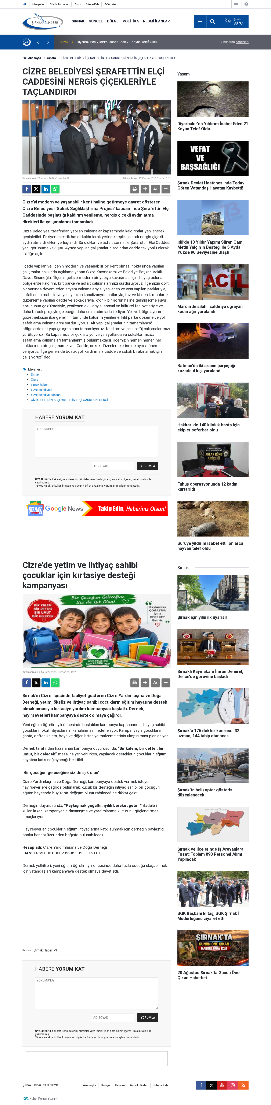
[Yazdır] (134, 189)
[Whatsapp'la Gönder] (55, 189)
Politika (131, 21)
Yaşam (51, 58)
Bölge (113, 21)
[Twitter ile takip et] (211, 1085)
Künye (105, 1085)
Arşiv (78, 4)
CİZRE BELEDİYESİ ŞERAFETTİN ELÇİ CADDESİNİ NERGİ (69, 400)
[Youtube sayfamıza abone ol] (222, 1085)
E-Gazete (110, 4)
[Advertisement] (96, 910)
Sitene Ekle (92, 4)
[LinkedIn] (45, 189)
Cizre (34, 380)
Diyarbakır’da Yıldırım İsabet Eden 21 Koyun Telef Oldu (117, 42)
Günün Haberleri (59, 4)
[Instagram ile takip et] (232, 1085)
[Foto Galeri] (246, 4)
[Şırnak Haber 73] (42, 21)
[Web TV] (236, 4)
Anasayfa (34, 58)
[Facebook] (26, 189)
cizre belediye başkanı (46, 395)
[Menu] (200, 22)
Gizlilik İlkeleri (139, 1085)
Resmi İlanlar (156, 21)
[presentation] (37, 42)
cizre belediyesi (41, 390)
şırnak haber (39, 385)
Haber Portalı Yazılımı (44, 1098)
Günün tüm (234, 42)
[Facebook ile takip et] (201, 1085)
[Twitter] (36, 189)
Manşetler (38, 4)
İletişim (120, 1085)
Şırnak (78, 21)
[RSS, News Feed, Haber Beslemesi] (243, 1085)
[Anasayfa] (24, 4)
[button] (145, 189)
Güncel (96, 21)
